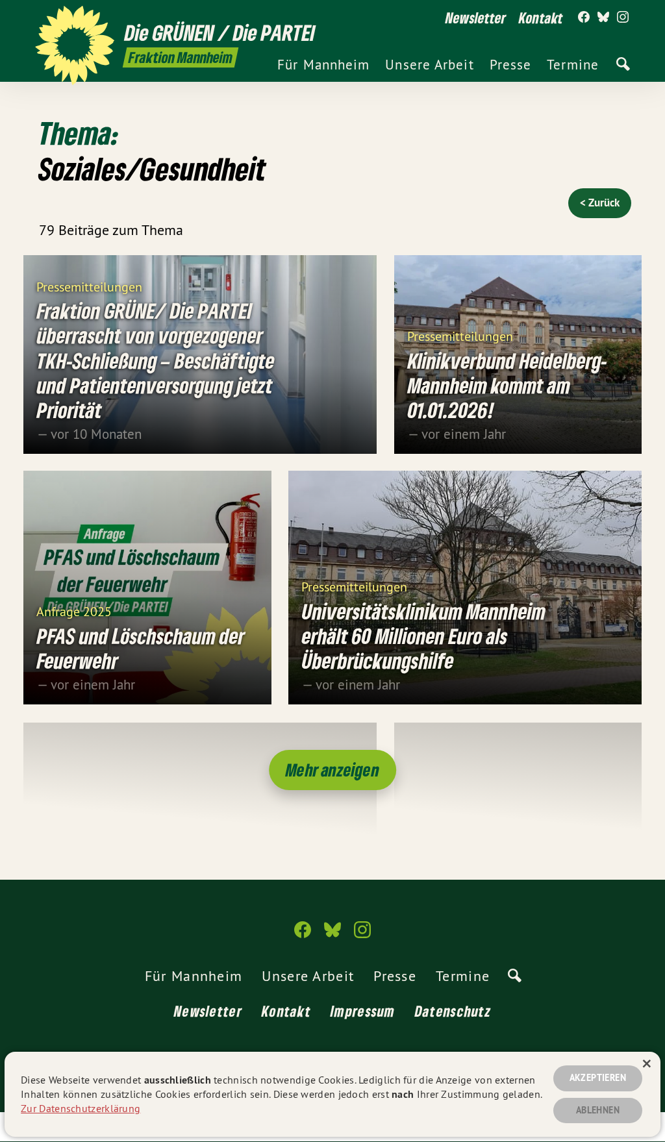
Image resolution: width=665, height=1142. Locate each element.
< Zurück (600, 202)
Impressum (363, 1011)
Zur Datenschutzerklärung (80, 1108)
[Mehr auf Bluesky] (603, 17)
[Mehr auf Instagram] (623, 17)
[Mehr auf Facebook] (584, 17)
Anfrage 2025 (74, 610)
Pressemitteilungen (89, 286)
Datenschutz (453, 1011)
